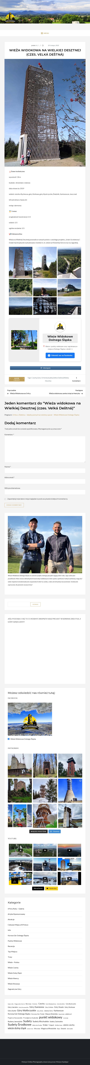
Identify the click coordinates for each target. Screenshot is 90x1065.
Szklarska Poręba (37, 1025)
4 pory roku (11, 1004)
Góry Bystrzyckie (71, 1004)
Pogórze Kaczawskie (15, 1018)
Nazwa (7, 467)
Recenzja (11, 946)
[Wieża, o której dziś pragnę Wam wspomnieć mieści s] (70, 816)
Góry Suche (12, 1011)
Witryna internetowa (12, 488)
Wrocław (37, 1028)
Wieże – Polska (13, 962)
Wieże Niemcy (13, 978)
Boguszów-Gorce (20, 1004)
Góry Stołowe (70, 1007)
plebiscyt (68, 1014)
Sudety (50, 378)
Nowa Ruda (61, 1014)
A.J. (37, 45)
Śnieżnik (63, 1028)
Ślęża (58, 1028)
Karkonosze (59, 1010)
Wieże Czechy (17, 379)
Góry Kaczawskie (24, 1007)
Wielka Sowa (58, 1025)
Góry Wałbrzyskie (26, 1010)
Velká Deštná (58, 378)
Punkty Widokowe (15, 941)
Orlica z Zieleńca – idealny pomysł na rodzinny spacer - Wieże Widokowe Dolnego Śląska (46, 415)
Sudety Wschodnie (41, 1021)
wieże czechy (69, 1025)
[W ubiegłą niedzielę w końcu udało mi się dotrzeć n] (70, 791)
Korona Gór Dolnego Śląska (18, 935)
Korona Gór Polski (37, 1014)
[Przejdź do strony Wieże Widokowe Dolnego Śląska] (24, 340)
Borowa (28, 1004)
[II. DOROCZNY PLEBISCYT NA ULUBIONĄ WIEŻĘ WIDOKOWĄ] (20, 816)
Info (9, 930)
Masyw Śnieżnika (51, 1014)
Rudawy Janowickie (15, 1021)
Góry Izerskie (13, 1007)
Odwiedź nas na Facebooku (60, 355)
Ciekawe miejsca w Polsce (18, 925)
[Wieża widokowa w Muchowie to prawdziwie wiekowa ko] (45, 766)
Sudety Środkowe (19, 1024)
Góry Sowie (59, 1007)
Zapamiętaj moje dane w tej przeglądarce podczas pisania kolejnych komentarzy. (37, 499)
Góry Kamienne (36, 1007)
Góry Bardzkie (61, 1004)
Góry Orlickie (42, 378)
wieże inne (30, 1028)
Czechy (34, 378)
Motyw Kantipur (62, 1062)
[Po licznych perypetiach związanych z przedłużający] (70, 766)
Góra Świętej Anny (51, 1004)
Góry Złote (40, 1011)
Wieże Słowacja (14, 984)
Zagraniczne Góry (14, 989)
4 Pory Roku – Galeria (16, 909)
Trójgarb (51, 1025)
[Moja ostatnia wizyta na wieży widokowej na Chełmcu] (20, 766)
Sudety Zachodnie (56, 1021)
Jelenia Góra (48, 1011)
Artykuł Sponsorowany (16, 914)
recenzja (65, 1018)
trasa (45, 1025)
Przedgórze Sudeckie (30, 1018)
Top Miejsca (12, 951)
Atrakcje (11, 919)
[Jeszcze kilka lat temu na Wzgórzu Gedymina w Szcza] (45, 816)
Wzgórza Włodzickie (48, 1028)
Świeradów (70, 1028)
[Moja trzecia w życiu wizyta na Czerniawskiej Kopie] (45, 791)
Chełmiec (34, 1004)
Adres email (9, 477)
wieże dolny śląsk (17, 1028)
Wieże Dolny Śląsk (15, 973)
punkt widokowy (50, 1017)
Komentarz (9, 434)
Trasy (10, 957)
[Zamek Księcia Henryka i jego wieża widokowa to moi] (20, 791)
